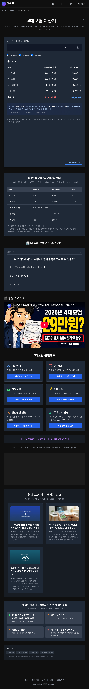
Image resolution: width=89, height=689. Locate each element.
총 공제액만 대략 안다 (19, 276)
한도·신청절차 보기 (66, 426)
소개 (26, 680)
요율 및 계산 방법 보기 (23, 376)
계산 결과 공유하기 (74, 162)
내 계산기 (81, 4)
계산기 (53, 4)
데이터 (62, 4)
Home (4, 11)
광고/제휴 (60, 680)
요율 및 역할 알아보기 (66, 399)
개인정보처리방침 (38, 680)
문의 (51, 680)
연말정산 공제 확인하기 (23, 426)
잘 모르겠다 (14, 284)
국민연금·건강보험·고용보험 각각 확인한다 (27, 267)
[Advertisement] (44, 141)
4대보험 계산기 (23, 11)
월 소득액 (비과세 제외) (18, 41)
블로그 (71, 4)
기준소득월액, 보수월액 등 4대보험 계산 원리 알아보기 (46, 438)
